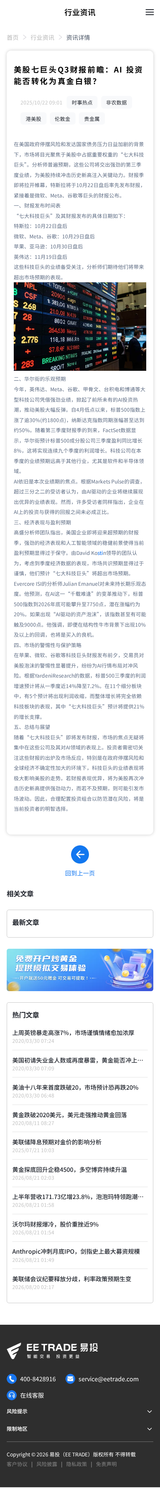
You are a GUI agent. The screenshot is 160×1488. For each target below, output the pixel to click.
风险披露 (46, 1464)
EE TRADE (76, 1454)
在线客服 (32, 1395)
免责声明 (106, 1464)
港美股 (33, 118)
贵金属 (92, 118)
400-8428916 (38, 1378)
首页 (13, 37)
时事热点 (82, 102)
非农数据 (116, 102)
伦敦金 (62, 118)
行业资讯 (42, 37)
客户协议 (17, 1464)
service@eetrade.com (109, 1378)
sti (100, 552)
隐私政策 (76, 1464)
